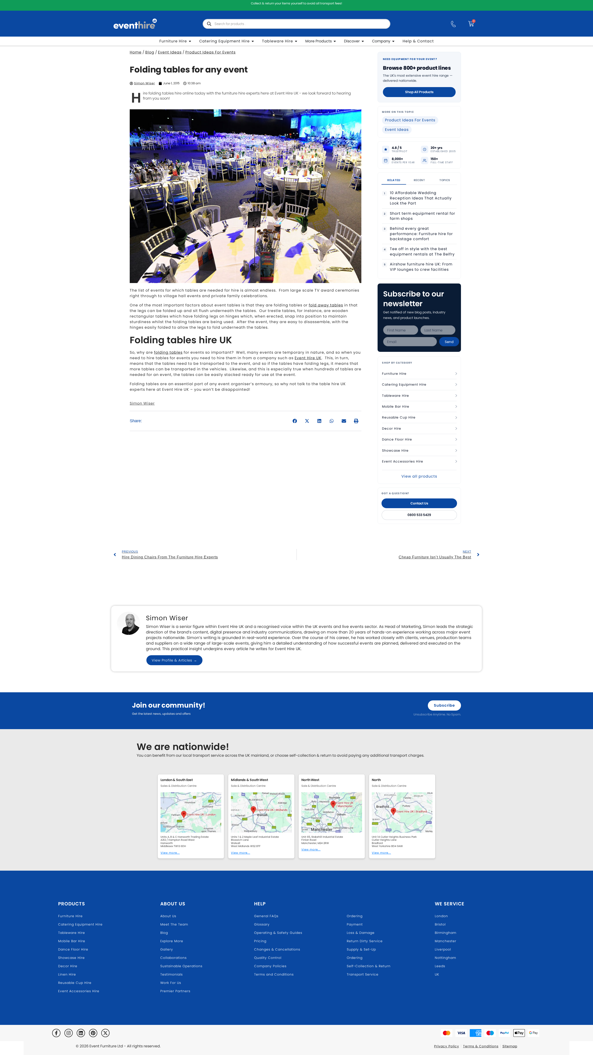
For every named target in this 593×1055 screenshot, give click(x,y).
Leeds (440, 966)
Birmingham (445, 932)
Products (71, 904)
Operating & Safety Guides (278, 932)
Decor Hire (391, 428)
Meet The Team (174, 924)
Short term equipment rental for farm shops (422, 216)
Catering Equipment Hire (404, 384)
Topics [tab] (444, 180)
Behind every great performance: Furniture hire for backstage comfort (421, 234)
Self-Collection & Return (369, 966)
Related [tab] (393, 180)
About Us (172, 904)
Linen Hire (67, 974)
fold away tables (326, 305)
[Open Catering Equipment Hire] (253, 41)
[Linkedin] (81, 1033)
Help (260, 904)
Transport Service (363, 974)
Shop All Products (419, 92)
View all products (419, 476)
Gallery (166, 949)
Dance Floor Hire (397, 439)
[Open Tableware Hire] (296, 41)
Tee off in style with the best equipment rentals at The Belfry (422, 251)
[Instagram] (68, 1033)
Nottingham (445, 957)
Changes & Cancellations (277, 949)
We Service (449, 904)
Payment (355, 924)
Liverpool (443, 949)
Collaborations (173, 957)
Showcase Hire (395, 450)
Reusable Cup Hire (399, 417)
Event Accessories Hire (402, 461)
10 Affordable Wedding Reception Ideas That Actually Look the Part (421, 198)
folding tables (168, 352)
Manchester (445, 941)
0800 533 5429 (419, 515)
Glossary (262, 924)
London (441, 916)
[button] (295, 421)
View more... (170, 853)
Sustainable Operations (181, 966)
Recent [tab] (419, 180)
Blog (149, 52)
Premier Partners (175, 991)
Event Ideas (170, 52)
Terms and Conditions (274, 974)
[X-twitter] (105, 1033)
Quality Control (267, 957)
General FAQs (266, 916)
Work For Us (170, 982)
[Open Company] (393, 41)
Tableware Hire (395, 395)
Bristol (440, 924)
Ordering (355, 916)
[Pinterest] (93, 1033)
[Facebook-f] (56, 1033)
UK (437, 974)
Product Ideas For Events (210, 52)
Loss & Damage (361, 932)
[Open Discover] (363, 41)
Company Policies (270, 966)
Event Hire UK (308, 358)
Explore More (171, 941)
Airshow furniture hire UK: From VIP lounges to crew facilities (421, 267)
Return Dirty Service (365, 941)
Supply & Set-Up (361, 949)
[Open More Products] (335, 41)
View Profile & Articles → (174, 660)
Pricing (260, 941)
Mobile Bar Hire (395, 406)
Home (136, 52)
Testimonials (171, 974)
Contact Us (419, 503)
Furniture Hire (394, 373)
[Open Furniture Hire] (190, 41)
